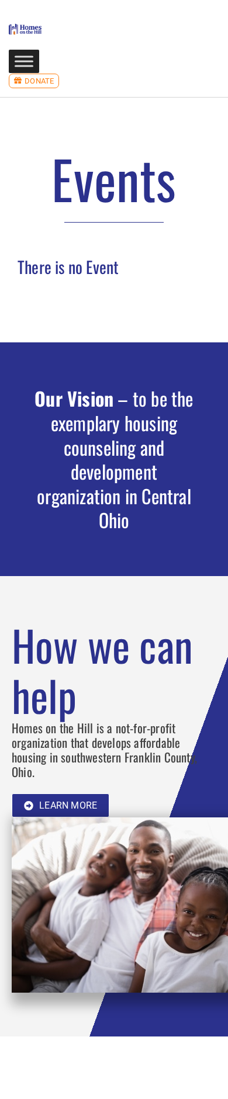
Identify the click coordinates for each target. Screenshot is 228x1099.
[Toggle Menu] (24, 61)
